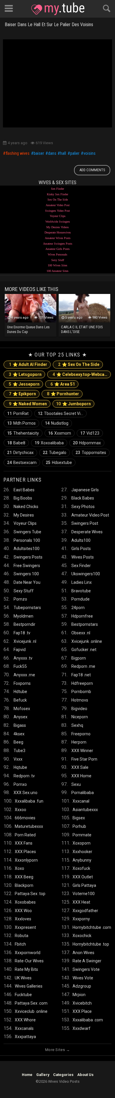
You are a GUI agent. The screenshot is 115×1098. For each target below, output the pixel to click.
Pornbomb (81, 691)
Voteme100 (84, 893)
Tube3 (19, 750)
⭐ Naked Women (28, 403)
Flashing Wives (17, 153)
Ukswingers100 (85, 573)
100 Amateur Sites (57, 271)
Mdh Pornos (21, 423)
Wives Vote (83, 978)
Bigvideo (79, 708)
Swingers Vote (86, 969)
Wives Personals (57, 254)
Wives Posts (82, 557)
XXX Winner (82, 750)
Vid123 (89, 433)
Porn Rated (25, 835)
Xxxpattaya (25, 1036)
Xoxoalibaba (49, 442)
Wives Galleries (28, 986)
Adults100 (81, 540)
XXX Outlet (83, 877)
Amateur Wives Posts (57, 238)
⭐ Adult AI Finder (28, 364)
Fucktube (23, 994)
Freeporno (81, 734)
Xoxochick (82, 935)
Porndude (80, 599)
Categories (63, 1074)
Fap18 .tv (22, 632)
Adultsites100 (27, 548)
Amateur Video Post (58, 205)
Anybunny (82, 860)
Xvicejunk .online (86, 641)
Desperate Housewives (58, 232)
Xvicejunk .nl (25, 641)
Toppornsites (90, 452)
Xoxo (19, 868)
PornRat (18, 413)
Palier (74, 153)
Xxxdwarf (82, 1028)
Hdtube (20, 691)
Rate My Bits (26, 969)
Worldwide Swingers (57, 221)
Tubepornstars (27, 607)
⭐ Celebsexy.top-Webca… (79, 374)
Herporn (78, 742)
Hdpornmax (87, 442)
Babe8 (16, 442)
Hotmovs (79, 700)
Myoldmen (23, 616)
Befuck (20, 700)
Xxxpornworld (27, 952)
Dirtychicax (20, 452)
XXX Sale (79, 767)
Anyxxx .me (24, 674)
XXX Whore (25, 1020)
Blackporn (24, 885)
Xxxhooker (82, 851)
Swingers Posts (28, 557)
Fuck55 (20, 666)
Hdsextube (59, 462)
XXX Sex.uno (25, 792)
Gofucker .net (83, 649)
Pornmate (82, 835)
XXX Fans (23, 843)
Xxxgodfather (85, 910)
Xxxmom (59, 433)
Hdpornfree (82, 616)
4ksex (19, 734)
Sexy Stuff (57, 260)
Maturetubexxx (29, 826)
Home (27, 1074)
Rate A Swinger (87, 961)
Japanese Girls (85, 489)
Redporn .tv (24, 776)
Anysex (20, 716)
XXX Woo (23, 910)
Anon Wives (83, 952)
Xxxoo (20, 809)
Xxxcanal (81, 801)
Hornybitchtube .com (92, 927)
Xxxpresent (25, 927)
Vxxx (18, 759)
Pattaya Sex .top (30, 893)
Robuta (21, 935)
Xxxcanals (24, 1028)
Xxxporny (81, 919)
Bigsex (79, 817)
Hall (63, 153)
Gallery (42, 1074)
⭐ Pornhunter (63, 393)
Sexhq (77, 725)
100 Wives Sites (57, 265)
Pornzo (20, 599)
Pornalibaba (82, 792)
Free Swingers (27, 565)
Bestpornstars (84, 624)
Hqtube (20, 767)
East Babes (24, 489)
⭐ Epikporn (22, 393)
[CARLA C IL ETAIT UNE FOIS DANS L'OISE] (84, 308)
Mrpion (79, 994)
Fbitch (20, 944)
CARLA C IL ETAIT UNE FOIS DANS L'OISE (82, 329)
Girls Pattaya (84, 885)
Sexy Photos (83, 506)
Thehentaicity (23, 433)
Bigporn (78, 658)
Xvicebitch (82, 1003)
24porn (78, 607)
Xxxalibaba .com (88, 1020)
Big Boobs (23, 498)
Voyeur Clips (57, 216)
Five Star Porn (84, 759)
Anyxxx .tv (23, 658)
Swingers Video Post (57, 210)
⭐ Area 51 (62, 384)
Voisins (89, 153)
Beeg (18, 742)
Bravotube (81, 590)
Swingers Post (84, 523)
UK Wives (23, 978)
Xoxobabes (25, 902)
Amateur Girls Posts (57, 248)
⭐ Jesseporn (24, 384)
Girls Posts (81, 548)
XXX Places (25, 851)
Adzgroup (82, 986)
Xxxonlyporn (26, 860)
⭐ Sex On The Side (78, 364)
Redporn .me (83, 666)
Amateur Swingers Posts (57, 243)
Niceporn (79, 716)
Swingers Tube (27, 531)
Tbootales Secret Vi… (60, 413)
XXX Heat (81, 902)
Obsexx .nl (80, 632)
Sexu (76, 784)
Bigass (20, 725)
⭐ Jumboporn (73, 403)
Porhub (79, 826)
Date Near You (27, 582)
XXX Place (82, 1011)
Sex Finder (57, 188)
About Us (85, 1074)
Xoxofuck (81, 868)
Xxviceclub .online (31, 1011)
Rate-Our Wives (29, 961)
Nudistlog (56, 423)
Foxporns (22, 683)
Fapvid (20, 649)
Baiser (39, 153)
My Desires (24, 515)
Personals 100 (27, 540)
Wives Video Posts (57, 8)
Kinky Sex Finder (57, 194)
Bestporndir (24, 624)
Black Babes (82, 498)
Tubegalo (54, 452)
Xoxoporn (82, 843)
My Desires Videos (57, 227)
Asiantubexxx (85, 809)
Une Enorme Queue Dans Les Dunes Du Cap (28, 329)
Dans (52, 153)
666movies (25, 817)
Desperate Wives (87, 531)
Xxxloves (23, 919)
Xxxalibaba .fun (29, 801)
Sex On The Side (57, 199)
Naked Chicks (26, 506)
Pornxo (20, 784)
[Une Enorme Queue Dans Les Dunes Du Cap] (30, 308)
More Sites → (57, 1049)
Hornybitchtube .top (91, 944)
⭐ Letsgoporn (25, 374)
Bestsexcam (22, 462)
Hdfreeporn (82, 683)
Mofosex (22, 708)
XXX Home (81, 776)
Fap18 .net (81, 674)
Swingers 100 (26, 573)
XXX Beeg (24, 877)
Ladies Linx (81, 582)
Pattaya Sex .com (31, 1003)
